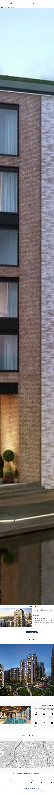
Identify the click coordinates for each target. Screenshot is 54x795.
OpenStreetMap (48, 767)
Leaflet (44, 767)
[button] (34, 3)
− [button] (1, 743)
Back (2, 7)
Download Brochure (31, 632)
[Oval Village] (27, 753)
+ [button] (1, 742)
